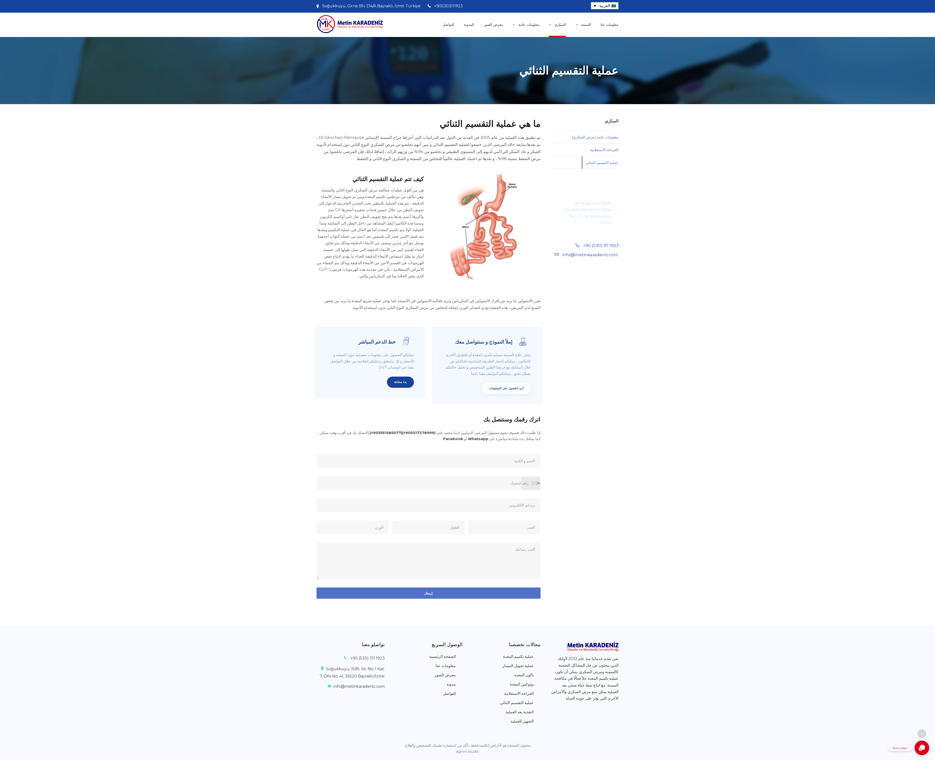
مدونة (451, 684)
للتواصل (448, 24)
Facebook (453, 438)
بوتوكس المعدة (522, 684)
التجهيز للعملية (522, 721)
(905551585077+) (386, 432)
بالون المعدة (524, 675)
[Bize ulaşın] (922, 748)
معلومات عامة (528, 24)
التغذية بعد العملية (519, 712)
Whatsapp (478, 438)
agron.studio (467, 751)
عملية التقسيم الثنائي (602, 162)
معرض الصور (493, 24)
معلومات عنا (609, 24)
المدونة (469, 24)
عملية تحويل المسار (518, 665)
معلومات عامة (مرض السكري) (595, 137)
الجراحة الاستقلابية (604, 149)
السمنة (586, 24)
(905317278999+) (418, 432)
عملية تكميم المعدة (518, 656)
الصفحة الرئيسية (442, 656)
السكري (560, 24)
